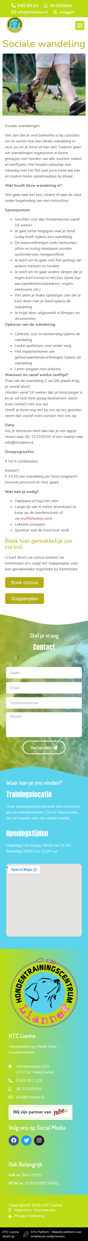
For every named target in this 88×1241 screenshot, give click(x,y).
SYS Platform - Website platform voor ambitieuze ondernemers (56, 1234)
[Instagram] (39, 1140)
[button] (80, 25)
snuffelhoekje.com (35, 518)
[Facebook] (14, 1140)
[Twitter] (26, 1140)
